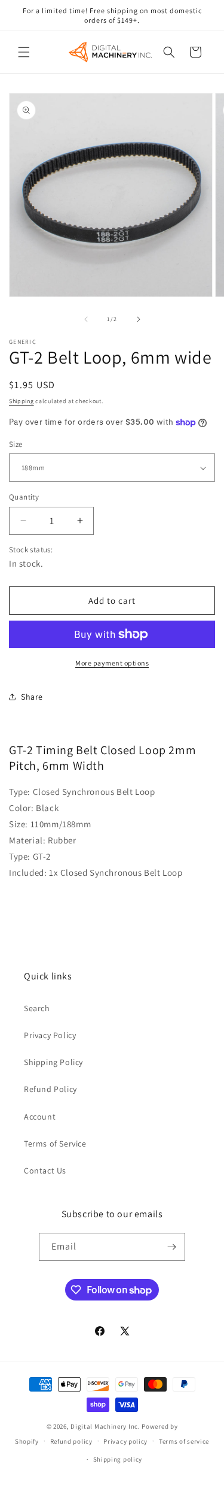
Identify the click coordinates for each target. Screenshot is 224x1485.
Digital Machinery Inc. (105, 1426)
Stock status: (31, 550)
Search (37, 1008)
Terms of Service (55, 1143)
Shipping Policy (53, 1062)
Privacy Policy (50, 1035)
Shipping (21, 401)
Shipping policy (118, 1459)
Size (16, 444)
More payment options (112, 662)
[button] (24, 52)
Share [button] (32, 696)
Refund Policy (50, 1089)
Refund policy (71, 1441)
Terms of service (184, 1441)
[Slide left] (86, 319)
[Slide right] (138, 319)
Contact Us (45, 1170)
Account (40, 1116)
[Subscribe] (171, 1247)
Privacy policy (125, 1441)
